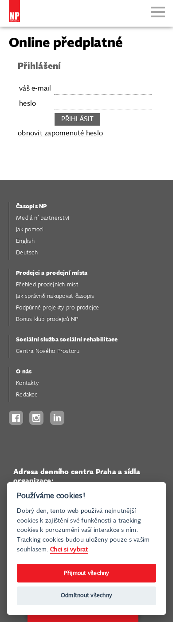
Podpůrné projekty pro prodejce (57, 308)
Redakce (27, 395)
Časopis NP (31, 207)
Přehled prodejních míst (47, 285)
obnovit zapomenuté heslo (60, 133)
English (25, 241)
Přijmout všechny (87, 573)
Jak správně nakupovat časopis (55, 296)
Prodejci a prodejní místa (51, 273)
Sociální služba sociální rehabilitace (67, 340)
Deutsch (27, 253)
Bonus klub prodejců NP (47, 319)
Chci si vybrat (69, 549)
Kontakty (27, 383)
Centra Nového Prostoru (48, 351)
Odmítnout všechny (86, 595)
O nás (23, 372)
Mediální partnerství (42, 218)
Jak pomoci (30, 230)
